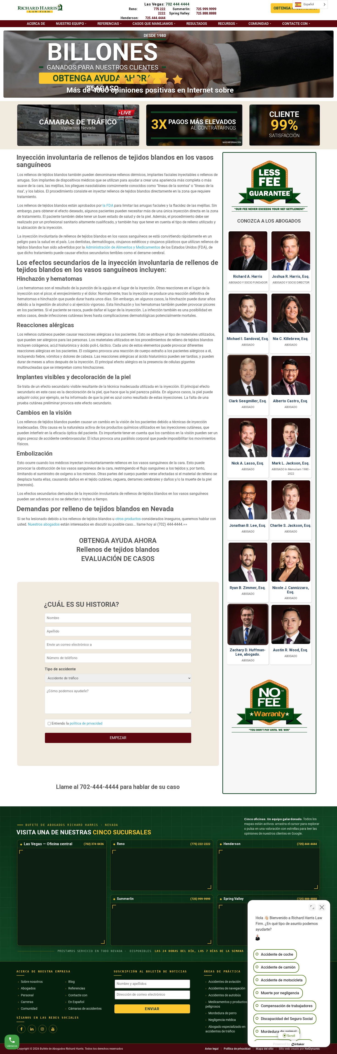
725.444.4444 (155, 18)
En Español (76, 1002)
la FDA (107, 205)
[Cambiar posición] (312, 907)
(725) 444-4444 (307, 844)
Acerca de (36, 24)
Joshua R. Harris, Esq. (290, 276)
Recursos (226, 24)
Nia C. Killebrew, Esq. (290, 339)
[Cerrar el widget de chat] (322, 907)
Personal (27, 995)
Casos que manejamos (153, 24)
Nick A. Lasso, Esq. (248, 463)
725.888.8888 (206, 13)
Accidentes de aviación (224, 981)
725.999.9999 (206, 9)
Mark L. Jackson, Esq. (290, 463)
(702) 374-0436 (94, 844)
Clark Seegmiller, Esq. (248, 401)
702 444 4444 (177, 4)
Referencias (108, 24)
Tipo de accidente (60, 669)
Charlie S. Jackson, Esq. (290, 525)
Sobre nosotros (32, 981)
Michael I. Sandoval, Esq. (248, 339)
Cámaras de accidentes (85, 1008)
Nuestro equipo (70, 24)
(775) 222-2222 (200, 844)
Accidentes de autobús (224, 995)
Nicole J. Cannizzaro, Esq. (290, 590)
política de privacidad (86, 723)
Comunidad (259, 24)
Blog (71, 981)
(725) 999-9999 (200, 899)
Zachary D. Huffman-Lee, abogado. (247, 652)
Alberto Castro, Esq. (290, 401)
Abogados (28, 988)
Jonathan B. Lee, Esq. (247, 525)
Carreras (27, 1002)
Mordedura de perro (222, 1013)
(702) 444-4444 (169, 524)
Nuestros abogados (44, 524)
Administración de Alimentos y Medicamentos (123, 247)
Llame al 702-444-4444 (87, 786)
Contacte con (295, 24)
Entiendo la (77, 723)
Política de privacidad (237, 1048)
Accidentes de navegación (226, 988)
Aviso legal (211, 1048)
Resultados (196, 24)
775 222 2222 (159, 11)
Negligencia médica (222, 1020)
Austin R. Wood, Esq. (290, 650)
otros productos (128, 519)
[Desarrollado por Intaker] (298, 1044)
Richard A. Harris (247, 276)
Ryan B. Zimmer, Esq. (247, 588)
